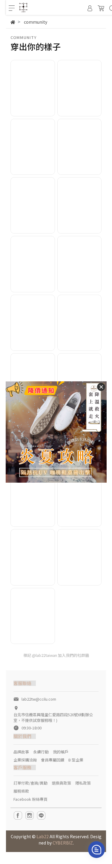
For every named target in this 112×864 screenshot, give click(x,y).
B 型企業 (75, 760)
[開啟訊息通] (96, 849)
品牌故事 (21, 752)
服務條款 (21, 791)
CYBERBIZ (63, 843)
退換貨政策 (61, 783)
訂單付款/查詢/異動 (30, 783)
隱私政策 (83, 783)
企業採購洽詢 (25, 760)
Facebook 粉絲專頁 (30, 799)
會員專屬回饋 (52, 760)
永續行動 (41, 752)
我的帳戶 (60, 752)
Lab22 (42, 836)
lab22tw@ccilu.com (39, 699)
